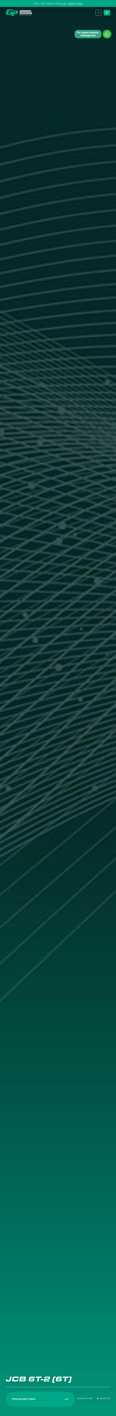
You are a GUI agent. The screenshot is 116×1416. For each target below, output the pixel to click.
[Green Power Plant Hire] (19, 12)
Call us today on (58, 3)
